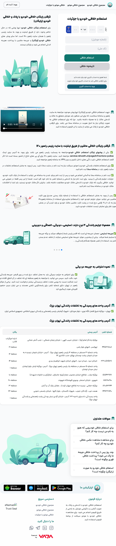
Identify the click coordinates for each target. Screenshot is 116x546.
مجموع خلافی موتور (45, 510)
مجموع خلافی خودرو (45, 505)
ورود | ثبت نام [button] (11, 4)
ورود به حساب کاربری (87, 86)
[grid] (58, 365)
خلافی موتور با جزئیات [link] (55, 4)
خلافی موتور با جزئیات (44, 514)
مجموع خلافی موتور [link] (76, 4)
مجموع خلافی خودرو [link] (96, 4)
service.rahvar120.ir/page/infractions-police (92, 156)
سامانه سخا (92, 169)
